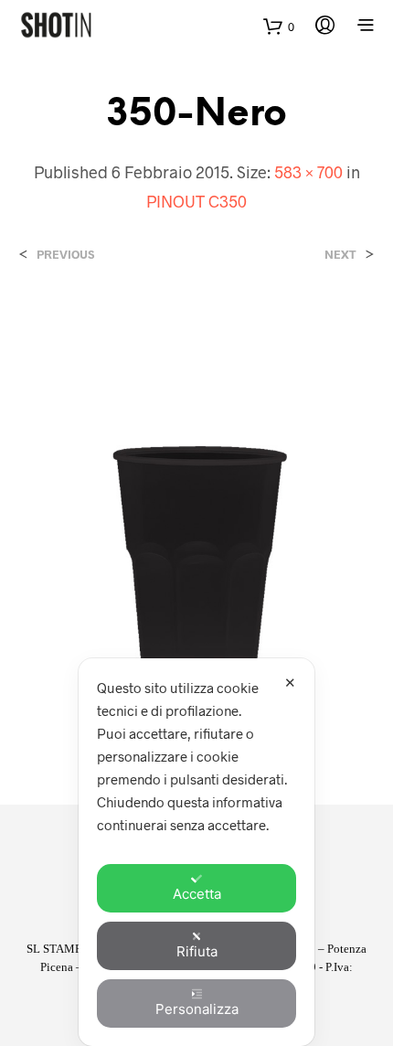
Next (340, 255)
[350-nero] (196, 515)
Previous (65, 255)
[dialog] (196, 852)
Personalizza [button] (197, 1009)
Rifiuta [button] (197, 951)
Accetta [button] (197, 893)
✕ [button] (290, 682)
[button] (278, 27)
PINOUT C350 (196, 201)
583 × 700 (308, 172)
